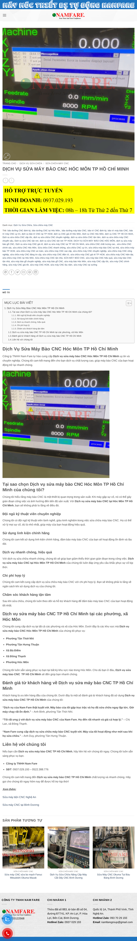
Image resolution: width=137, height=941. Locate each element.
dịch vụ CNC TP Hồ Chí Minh (119, 234)
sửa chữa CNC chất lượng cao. (101, 244)
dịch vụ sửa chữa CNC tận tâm (86, 237)
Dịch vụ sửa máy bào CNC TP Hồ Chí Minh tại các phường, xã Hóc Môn (47, 332)
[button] (5, 15)
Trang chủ (9, 163)
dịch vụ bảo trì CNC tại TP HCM (37, 234)
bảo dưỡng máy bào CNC (74, 230)
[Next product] (5, 180)
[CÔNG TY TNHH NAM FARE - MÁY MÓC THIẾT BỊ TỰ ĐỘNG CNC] (68, 15)
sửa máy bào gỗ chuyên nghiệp (26, 261)
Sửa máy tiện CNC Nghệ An (19, 797)
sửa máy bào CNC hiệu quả (99, 258)
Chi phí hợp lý (23, 325)
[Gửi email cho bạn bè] (23, 272)
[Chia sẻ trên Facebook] (11, 272)
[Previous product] (11, 180)
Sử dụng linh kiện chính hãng (30, 319)
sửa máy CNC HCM (39, 264)
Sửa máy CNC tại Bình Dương (21, 804)
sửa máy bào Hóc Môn (75, 261)
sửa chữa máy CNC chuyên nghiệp (89, 251)
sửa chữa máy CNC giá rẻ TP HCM (88, 254)
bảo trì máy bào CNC (118, 230)
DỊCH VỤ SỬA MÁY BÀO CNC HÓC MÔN (94, 240)
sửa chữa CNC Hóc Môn (24, 247)
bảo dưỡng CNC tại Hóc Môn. (46, 230)
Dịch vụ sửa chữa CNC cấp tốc (17, 237)
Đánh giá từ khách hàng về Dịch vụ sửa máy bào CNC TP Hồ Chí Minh (46, 336)
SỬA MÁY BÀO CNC (74, 258)
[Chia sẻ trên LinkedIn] (35, 272)
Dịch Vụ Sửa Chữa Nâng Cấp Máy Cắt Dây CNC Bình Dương (68, 876)
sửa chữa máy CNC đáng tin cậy (25, 254)
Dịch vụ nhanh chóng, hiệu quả (31, 322)
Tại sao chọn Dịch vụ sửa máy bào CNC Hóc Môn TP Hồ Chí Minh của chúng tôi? (52, 312)
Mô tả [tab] (6, 292)
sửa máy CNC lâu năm (61, 264)
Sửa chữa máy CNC (57, 163)
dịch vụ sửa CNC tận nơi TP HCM (56, 240)
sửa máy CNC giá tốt (19, 264)
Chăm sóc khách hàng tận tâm (30, 328)
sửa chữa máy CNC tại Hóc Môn (18, 258)
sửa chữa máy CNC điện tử (56, 254)
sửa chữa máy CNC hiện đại (119, 254)
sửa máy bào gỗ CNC (52, 261)
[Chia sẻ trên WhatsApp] (5, 272)
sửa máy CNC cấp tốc (97, 261)
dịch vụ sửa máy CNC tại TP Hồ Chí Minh (64, 244)
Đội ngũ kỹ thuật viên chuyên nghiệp (33, 315)
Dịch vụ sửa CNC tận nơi (26, 240)
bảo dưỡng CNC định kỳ (19, 230)
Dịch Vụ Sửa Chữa (31, 163)
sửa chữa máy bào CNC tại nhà (104, 247)
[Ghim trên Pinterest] (29, 272)
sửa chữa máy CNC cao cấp (58, 251)
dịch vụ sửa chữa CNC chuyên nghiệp (51, 237)
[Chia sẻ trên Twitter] (17, 272)
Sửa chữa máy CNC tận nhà (48, 258)
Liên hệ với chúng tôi (22, 339)
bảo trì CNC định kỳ (97, 230)
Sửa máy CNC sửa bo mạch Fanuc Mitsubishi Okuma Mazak (23, 876)
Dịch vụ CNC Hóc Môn (93, 234)
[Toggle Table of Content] (127, 303)
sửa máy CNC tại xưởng (85, 264)
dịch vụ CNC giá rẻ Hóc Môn (67, 234)
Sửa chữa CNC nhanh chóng (51, 247)
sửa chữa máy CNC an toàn (29, 251)
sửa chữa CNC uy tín (77, 247)
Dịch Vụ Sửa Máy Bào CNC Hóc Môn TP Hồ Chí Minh (35, 308)
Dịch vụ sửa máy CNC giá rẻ (29, 244)
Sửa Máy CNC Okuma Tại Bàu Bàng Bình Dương (113, 876)
